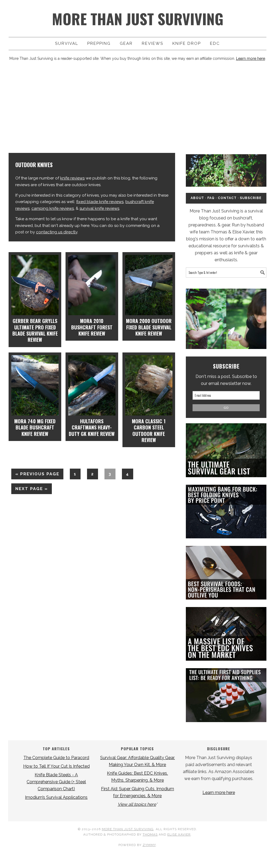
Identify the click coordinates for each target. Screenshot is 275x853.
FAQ (211, 198)
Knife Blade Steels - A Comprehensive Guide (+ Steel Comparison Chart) (56, 781)
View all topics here (137, 804)
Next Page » (29, 490)
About (197, 198)
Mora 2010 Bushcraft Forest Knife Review (92, 327)
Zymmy (149, 845)
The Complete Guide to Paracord (56, 757)
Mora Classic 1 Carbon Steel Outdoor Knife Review (148, 430)
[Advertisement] (137, 110)
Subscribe (251, 198)
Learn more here (250, 58)
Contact (227, 198)
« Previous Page (35, 475)
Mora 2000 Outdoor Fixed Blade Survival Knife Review (149, 327)
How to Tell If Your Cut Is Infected (56, 766)
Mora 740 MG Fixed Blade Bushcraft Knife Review (35, 427)
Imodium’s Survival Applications (56, 797)
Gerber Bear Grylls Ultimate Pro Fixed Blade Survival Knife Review (35, 330)
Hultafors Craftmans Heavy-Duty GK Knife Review (92, 427)
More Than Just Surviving (137, 19)
